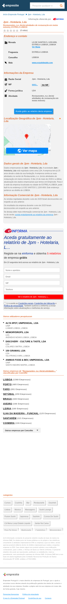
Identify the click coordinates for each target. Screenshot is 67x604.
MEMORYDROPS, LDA (17, 332)
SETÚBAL (8, 394)
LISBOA (7, 379)
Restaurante (39, 503)
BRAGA (7, 399)
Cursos (8, 503)
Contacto (48, 598)
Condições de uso (34, 598)
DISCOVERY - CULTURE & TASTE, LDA (26, 341)
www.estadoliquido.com (42, 63)
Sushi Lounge (45, 510)
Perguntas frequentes (11, 594)
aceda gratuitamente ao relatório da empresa (34, 215)
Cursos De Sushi (51, 516)
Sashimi (36, 516)
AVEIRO (7, 403)
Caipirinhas (40, 530)
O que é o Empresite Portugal (14, 598)
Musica (18, 510)
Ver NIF (45, 85)
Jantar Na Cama (42, 523)
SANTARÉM (10, 418)
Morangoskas (55, 530)
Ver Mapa (36, 47)
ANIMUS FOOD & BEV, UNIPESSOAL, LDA (27, 360)
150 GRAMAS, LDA (15, 350)
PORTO (7, 384)
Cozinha (18, 503)
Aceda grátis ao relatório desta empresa (34, 111)
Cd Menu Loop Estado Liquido (17, 523)
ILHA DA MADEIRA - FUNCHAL (21, 413)
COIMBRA (9, 423)
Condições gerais (25, 303)
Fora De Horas (11, 530)
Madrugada (26, 530)
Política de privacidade (13, 306)
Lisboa (7, 510)
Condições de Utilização (44, 303)
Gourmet (52, 503)
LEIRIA (7, 408)
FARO (6, 389)
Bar (27, 503)
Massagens (30, 510)
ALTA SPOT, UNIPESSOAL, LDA (22, 323)
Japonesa (24, 516)
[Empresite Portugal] (10, 6)
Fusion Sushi (10, 516)
